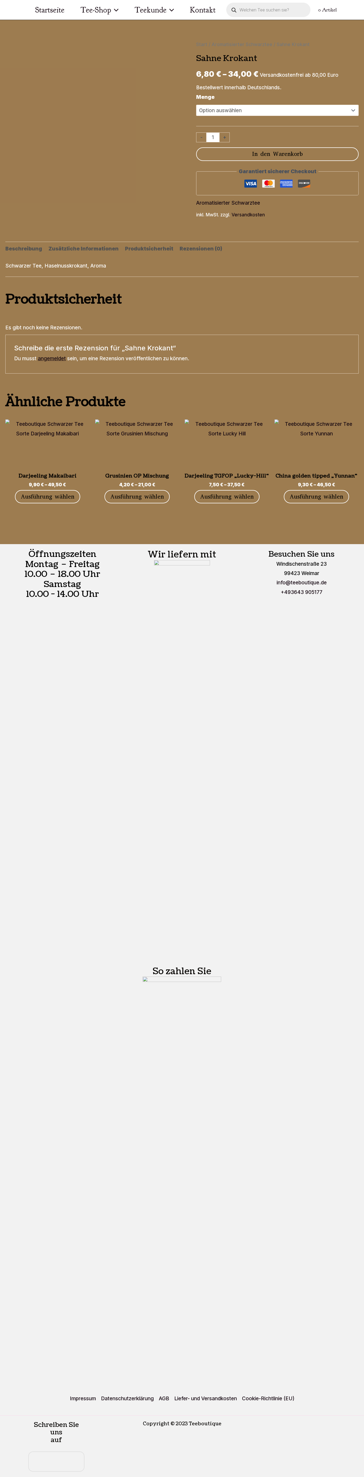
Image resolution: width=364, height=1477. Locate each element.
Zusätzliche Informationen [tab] (83, 249)
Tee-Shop (95, 10)
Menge (205, 97)
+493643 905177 (301, 592)
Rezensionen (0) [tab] (201, 249)
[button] (115, 10)
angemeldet (52, 358)
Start (201, 44)
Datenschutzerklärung (127, 1398)
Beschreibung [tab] (23, 249)
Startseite (49, 10)
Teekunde (151, 10)
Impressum (83, 1398)
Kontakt (203, 10)
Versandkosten (248, 214)
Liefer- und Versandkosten (205, 1398)
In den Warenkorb (277, 154)
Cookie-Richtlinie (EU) (268, 1398)
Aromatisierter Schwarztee (242, 44)
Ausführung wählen (47, 496)
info (302, 583)
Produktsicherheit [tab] (149, 249)
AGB (164, 1398)
